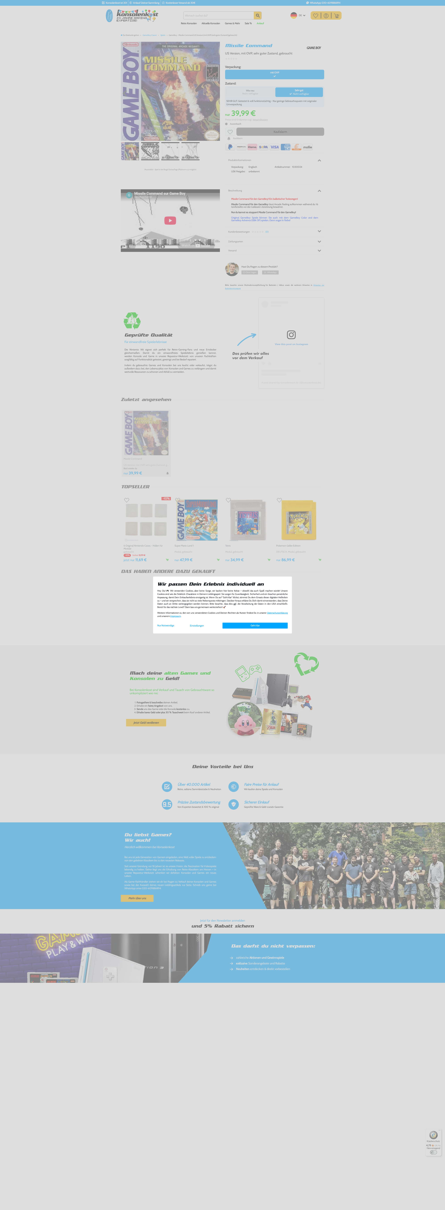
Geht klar (255, 625)
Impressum (175, 616)
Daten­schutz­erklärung (277, 613)
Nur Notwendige (165, 625)
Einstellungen (197, 625)
